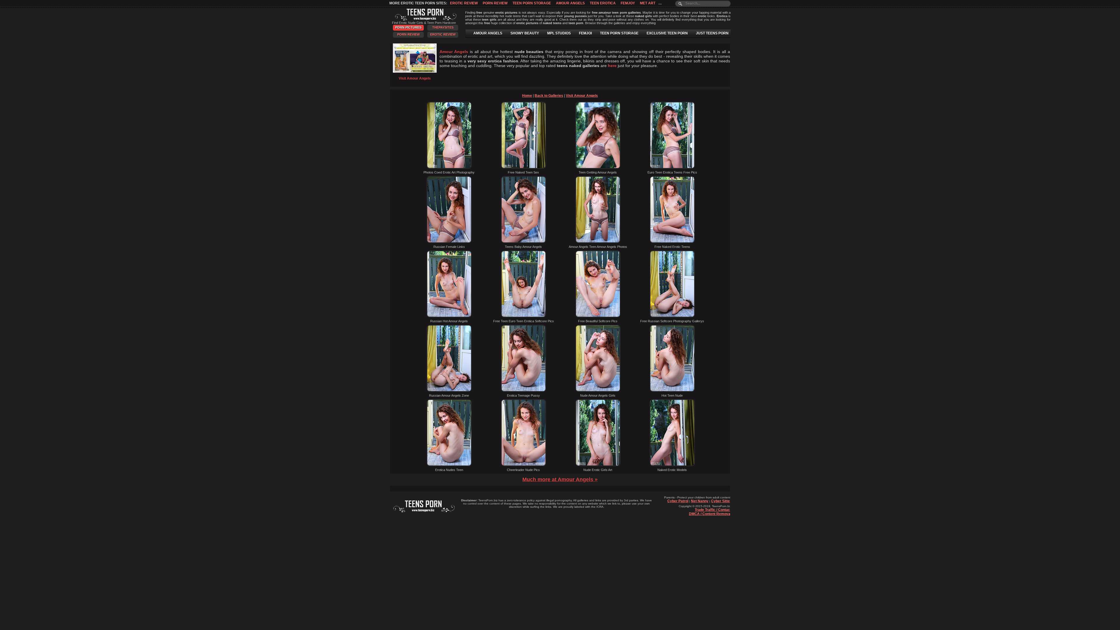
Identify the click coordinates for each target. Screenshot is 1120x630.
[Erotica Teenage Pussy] (523, 390)
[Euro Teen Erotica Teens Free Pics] (672, 167)
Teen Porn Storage (531, 3)
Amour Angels (570, 3)
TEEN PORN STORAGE (619, 33)
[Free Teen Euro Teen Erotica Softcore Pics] (523, 316)
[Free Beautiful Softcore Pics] (597, 316)
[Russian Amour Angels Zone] (449, 390)
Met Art (647, 3)
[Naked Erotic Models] (672, 465)
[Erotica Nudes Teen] (449, 465)
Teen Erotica (603, 3)
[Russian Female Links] (449, 242)
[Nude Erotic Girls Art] (597, 465)
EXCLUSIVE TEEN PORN (667, 33)
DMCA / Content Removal (710, 514)
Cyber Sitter (721, 501)
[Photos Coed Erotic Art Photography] (449, 167)
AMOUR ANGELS (487, 33)
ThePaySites (443, 27)
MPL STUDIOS (559, 33)
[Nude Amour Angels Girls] (597, 390)
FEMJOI (585, 33)
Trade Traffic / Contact (713, 510)
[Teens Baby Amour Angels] (523, 242)
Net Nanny (699, 501)
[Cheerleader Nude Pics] (523, 465)
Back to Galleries (549, 96)
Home (527, 96)
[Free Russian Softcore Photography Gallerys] (672, 316)
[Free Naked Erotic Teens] (672, 242)
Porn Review (495, 3)
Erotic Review (464, 3)
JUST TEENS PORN (712, 33)
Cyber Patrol (677, 501)
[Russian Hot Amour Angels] (449, 316)
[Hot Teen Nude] (672, 390)
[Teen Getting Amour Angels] (597, 167)
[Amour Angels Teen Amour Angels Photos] (597, 242)
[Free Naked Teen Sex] (523, 167)
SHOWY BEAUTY (524, 33)
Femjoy (628, 3)
